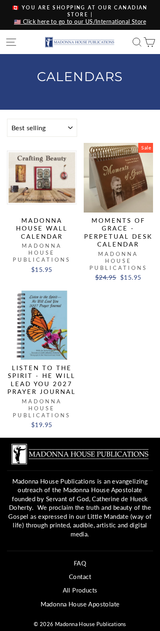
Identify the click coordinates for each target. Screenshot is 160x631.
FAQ (80, 563)
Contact (80, 576)
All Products (80, 590)
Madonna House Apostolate (80, 604)
